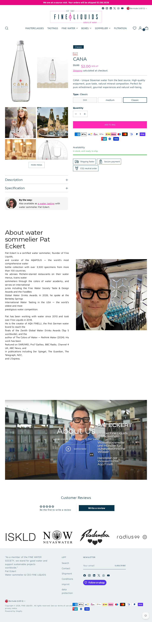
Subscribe (120, 565)
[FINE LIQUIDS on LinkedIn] (110, 8)
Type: (80, 94)
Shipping (77, 70)
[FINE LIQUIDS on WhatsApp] (118, 8)
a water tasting (46, 203)
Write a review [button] (96, 508)
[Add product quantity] (84, 114)
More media (36, 165)
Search (65, 563)
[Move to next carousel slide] (144, 383)
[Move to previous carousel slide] (137, 383)
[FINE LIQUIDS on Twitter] (114, 8)
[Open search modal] (7, 28)
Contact (66, 568)
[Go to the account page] (139, 28)
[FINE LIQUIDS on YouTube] (122, 8)
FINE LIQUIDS (27, 605)
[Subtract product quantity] (76, 114)
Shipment (67, 573)
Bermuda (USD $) (137, 8)
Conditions (67, 578)
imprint (65, 584)
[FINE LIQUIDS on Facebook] (103, 8)
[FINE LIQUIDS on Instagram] (107, 8)
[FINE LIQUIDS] (76, 16)
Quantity (78, 108)
